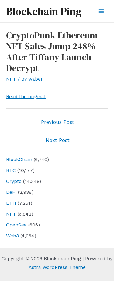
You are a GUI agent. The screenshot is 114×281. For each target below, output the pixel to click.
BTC (11, 170)
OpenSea (16, 225)
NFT (11, 214)
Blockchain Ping (43, 11)
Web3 (12, 236)
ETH (11, 203)
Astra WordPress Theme (57, 267)
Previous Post (57, 122)
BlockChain (19, 159)
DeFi (11, 192)
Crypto (14, 181)
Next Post (58, 140)
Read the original (26, 96)
